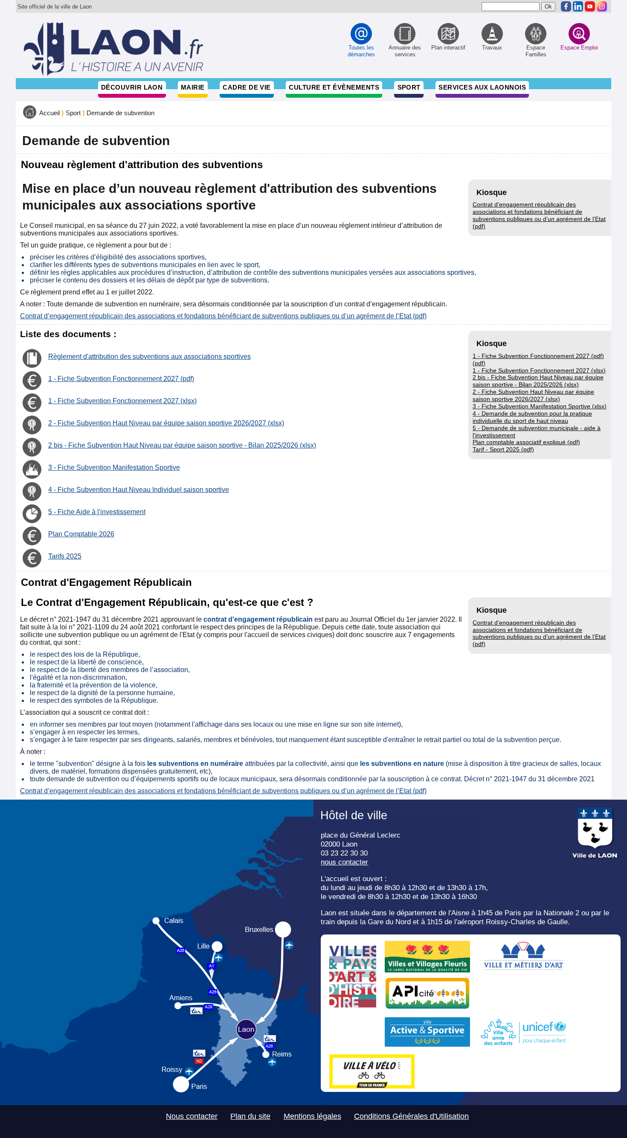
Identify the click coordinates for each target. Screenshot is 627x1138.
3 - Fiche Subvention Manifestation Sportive (114, 467)
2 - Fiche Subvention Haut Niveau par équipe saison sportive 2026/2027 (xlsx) (533, 395)
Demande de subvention (120, 113)
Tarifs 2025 (64, 556)
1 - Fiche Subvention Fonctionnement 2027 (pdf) (121, 378)
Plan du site (250, 1116)
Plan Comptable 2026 (81, 534)
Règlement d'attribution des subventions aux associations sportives (149, 356)
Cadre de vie (246, 87)
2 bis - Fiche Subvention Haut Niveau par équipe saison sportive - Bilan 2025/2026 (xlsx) (538, 381)
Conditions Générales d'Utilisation (411, 1116)
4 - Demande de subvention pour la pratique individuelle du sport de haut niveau (532, 417)
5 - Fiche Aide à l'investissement (96, 511)
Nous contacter (192, 1116)
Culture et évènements (334, 87)
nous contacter (344, 862)
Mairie (193, 87)
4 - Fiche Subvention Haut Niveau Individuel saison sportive (138, 489)
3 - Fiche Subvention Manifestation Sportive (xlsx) (540, 406)
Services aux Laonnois (482, 87)
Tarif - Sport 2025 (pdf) (503, 449)
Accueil (49, 113)
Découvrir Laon (132, 87)
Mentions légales (312, 1116)
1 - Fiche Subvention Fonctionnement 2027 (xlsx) (539, 370)
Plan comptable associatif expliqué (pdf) (526, 442)
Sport (409, 87)
